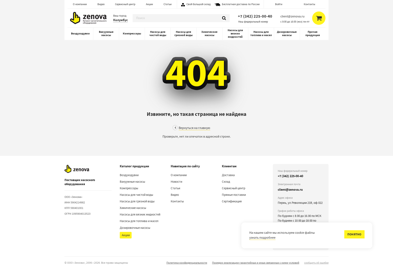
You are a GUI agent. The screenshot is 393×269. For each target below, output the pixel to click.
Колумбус (120, 20)
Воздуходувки (80, 33)
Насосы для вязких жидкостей (235, 33)
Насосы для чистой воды (157, 33)
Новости (176, 182)
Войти (278, 4)
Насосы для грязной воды (183, 33)
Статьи (168, 4)
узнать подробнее (262, 238)
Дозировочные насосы (287, 33)
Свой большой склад (198, 4)
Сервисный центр (125, 4)
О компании (80, 4)
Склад (226, 182)
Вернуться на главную (194, 128)
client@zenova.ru (290, 189)
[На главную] (76, 169)
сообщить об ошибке (316, 262)
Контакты (309, 4)
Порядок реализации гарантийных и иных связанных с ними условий (255, 262)
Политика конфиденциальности (186, 262)
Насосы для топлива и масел (261, 33)
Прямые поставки (234, 195)
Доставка (228, 175)
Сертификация (232, 201)
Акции (149, 4)
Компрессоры (132, 33)
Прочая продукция (312, 33)
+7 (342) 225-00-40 (255, 16)
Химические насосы (209, 33)
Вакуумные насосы (106, 33)
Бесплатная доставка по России (241, 4)
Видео (101, 4)
